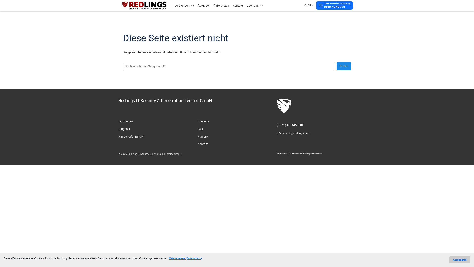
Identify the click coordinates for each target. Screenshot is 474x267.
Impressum (281, 153)
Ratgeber (204, 6)
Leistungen (182, 6)
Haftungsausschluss (312, 153)
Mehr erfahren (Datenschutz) (185, 258)
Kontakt (238, 6)
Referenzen (221, 6)
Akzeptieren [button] (460, 259)
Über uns (252, 6)
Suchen (344, 66)
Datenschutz (295, 153)
